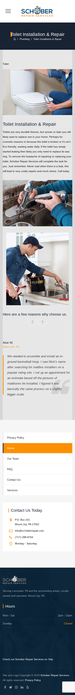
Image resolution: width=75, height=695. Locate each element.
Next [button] (42, 321)
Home (10, 448)
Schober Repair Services (54, 675)
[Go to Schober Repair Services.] (14, 39)
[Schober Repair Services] (37, 11)
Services (12, 490)
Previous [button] (32, 321)
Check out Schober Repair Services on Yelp (28, 659)
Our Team (13, 458)
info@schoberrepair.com (29, 530)
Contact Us (14, 479)
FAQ (10, 469)
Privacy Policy (15, 437)
